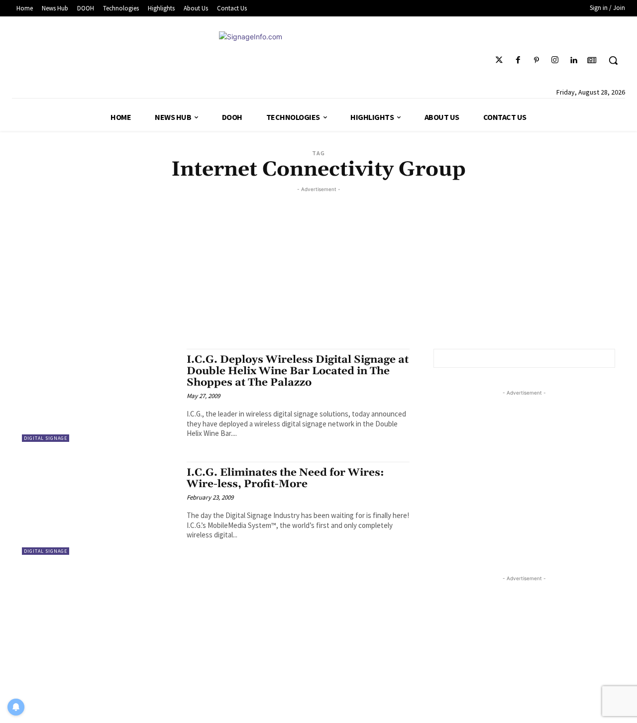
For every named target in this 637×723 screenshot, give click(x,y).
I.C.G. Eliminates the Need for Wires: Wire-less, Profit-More (285, 478)
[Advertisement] (318, 264)
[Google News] (592, 60)
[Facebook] (518, 60)
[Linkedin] (573, 60)
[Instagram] (554, 60)
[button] (613, 60)
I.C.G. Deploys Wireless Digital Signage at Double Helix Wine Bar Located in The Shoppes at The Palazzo (298, 371)
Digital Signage (45, 438)
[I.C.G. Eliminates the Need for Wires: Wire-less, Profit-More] (99, 508)
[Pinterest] (536, 60)
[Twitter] (499, 60)
